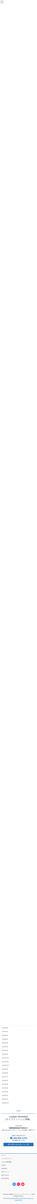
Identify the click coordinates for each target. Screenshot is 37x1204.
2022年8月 (5, 1028)
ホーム (3, 1155)
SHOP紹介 (4, 1168)
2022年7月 (5, 1031)
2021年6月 (5, 1080)
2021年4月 (5, 1088)
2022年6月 (5, 1035)
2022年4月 (5, 1043)
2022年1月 (5, 1054)
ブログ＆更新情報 (6, 1162)
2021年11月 (5, 1061)
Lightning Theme (22, 1198)
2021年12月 (5, 1058)
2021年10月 (5, 1065)
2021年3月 (5, 1091)
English (3, 1165)
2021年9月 (5, 1069)
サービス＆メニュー (7, 1158)
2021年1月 (5, 1099)
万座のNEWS (5, 1178)
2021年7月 (5, 1076)
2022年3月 (5, 1046)
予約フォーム (5, 1172)
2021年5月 (5, 1084)
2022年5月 (5, 1039)
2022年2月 (5, 1050)
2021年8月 (5, 1073)
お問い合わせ (5, 1175)
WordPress (12, 1198)
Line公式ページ (14, 1130)
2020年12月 (5, 1103)
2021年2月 (5, 1095)
